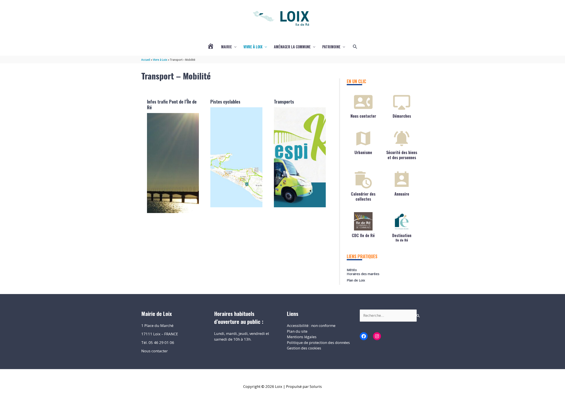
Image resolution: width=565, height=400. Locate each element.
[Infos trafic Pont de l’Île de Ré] (173, 163)
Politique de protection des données (318, 342)
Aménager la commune (292, 46)
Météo (352, 270)
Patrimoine (331, 46)
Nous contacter (363, 116)
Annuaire (401, 194)
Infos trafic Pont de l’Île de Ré (172, 104)
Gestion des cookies (304, 348)
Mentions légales (301, 336)
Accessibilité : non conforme (311, 325)
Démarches (402, 116)
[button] (355, 47)
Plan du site (297, 331)
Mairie (226, 46)
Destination (401, 237)
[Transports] (300, 157)
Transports (284, 101)
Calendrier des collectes (363, 196)
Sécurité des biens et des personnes (401, 154)
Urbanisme (363, 152)
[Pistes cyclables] (236, 157)
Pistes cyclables (225, 101)
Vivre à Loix (252, 46)
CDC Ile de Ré (363, 235)
